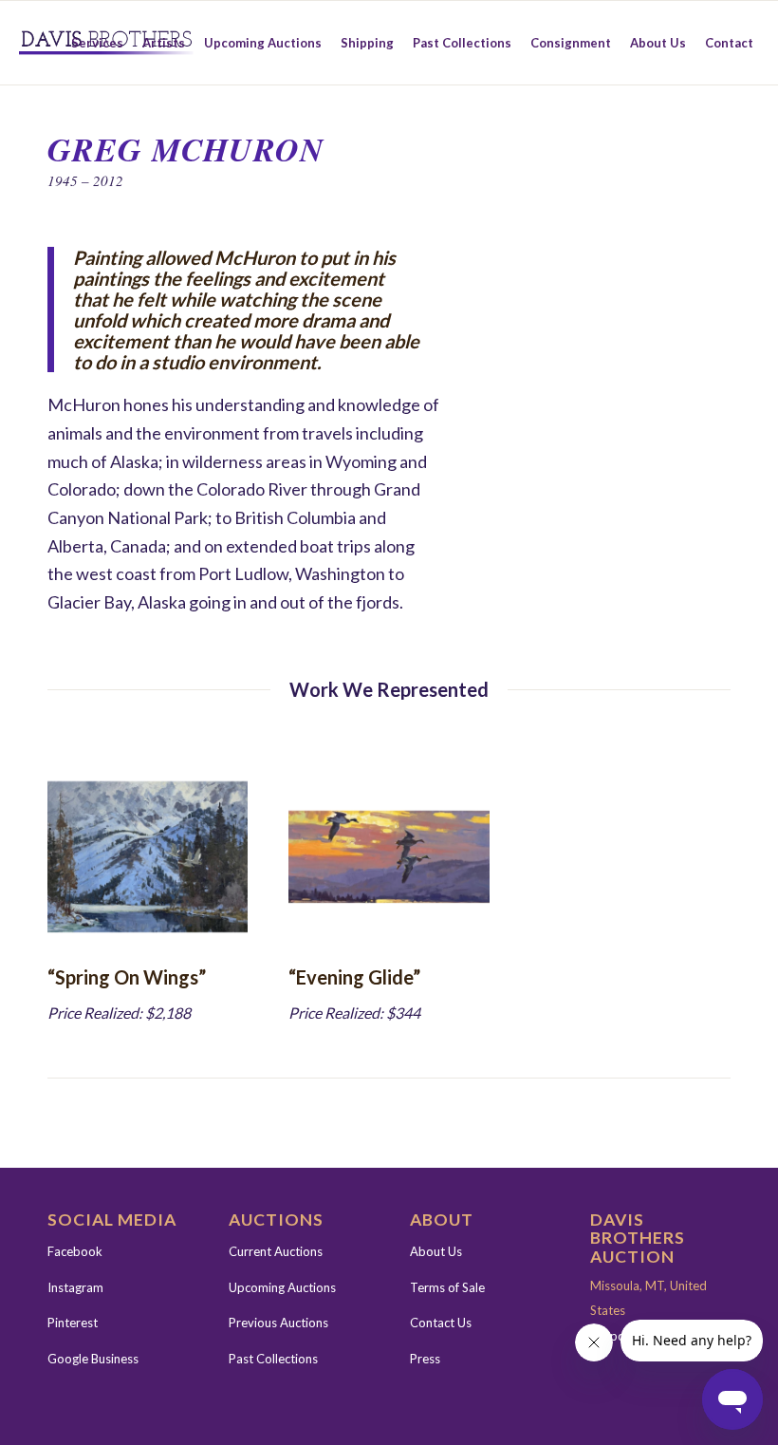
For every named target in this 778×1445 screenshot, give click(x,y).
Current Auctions (276, 1251)
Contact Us (441, 1322)
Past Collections (273, 1358)
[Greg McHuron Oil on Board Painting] (388, 857)
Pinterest (72, 1322)
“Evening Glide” (354, 977)
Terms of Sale (447, 1287)
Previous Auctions (278, 1322)
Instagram (75, 1287)
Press (425, 1358)
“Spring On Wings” (126, 977)
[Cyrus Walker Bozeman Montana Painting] (147, 857)
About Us (436, 1251)
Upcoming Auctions (282, 1287)
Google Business (93, 1358)
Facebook (74, 1251)
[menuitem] (97, 42)
